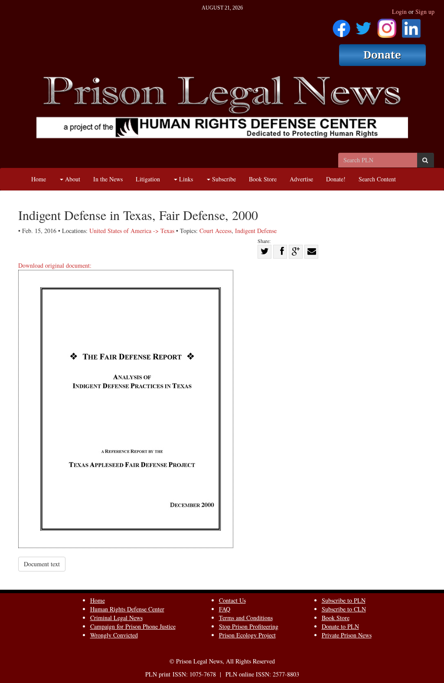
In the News (108, 179)
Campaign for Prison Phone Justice (133, 626)
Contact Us (232, 600)
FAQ (224, 609)
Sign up (424, 11)
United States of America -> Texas (131, 231)
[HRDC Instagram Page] (387, 25)
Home (38, 179)
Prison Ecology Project (247, 635)
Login (399, 11)
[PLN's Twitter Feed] (364, 25)
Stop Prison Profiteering (248, 626)
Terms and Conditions (246, 618)
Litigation (148, 179)
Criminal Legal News (116, 618)
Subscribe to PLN (344, 600)
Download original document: (54, 265)
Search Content (377, 179)
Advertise (301, 179)
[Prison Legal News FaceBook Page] (341, 25)
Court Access (215, 231)
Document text (42, 564)
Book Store (263, 179)
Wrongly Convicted (114, 635)
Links (185, 179)
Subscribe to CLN (344, 609)
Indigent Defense (256, 231)
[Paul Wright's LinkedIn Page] (411, 25)
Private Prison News (347, 635)
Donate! (336, 179)
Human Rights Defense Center (127, 609)
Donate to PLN (340, 626)
